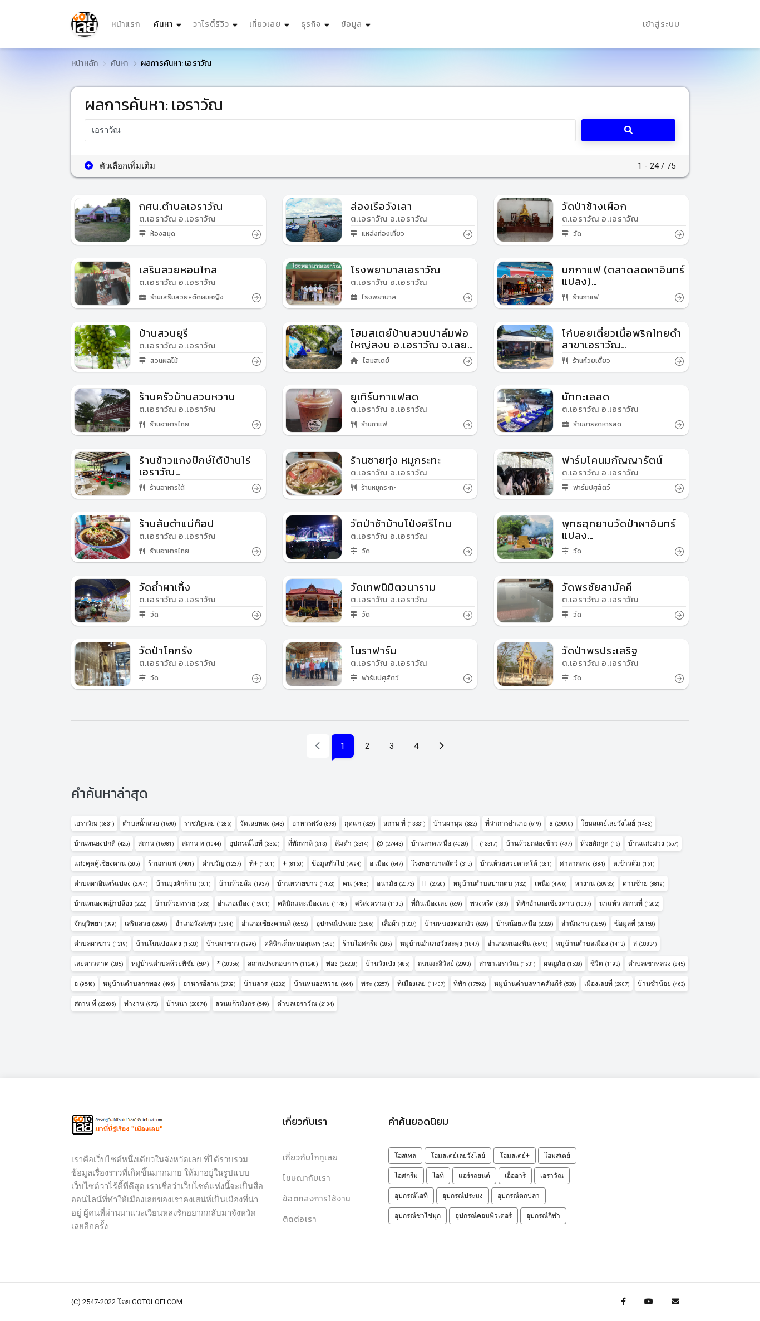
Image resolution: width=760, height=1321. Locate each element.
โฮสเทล (405, 1156)
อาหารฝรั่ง (314, 823)
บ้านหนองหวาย (323, 984)
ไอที (438, 1176)
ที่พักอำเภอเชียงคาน (553, 903)
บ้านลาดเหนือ (439, 843)
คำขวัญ (221, 863)
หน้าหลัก (84, 63)
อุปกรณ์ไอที (254, 843)
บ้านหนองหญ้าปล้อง (110, 903)
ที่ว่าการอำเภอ (513, 823)
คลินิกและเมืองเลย (312, 903)
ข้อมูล (351, 24)
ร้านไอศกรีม (367, 943)
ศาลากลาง (582, 863)
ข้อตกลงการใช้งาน (317, 1199)
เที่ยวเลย (265, 24)
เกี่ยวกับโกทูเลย (310, 1157)
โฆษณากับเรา (306, 1178)
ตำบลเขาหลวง (656, 964)
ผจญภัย (563, 964)
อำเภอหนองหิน (517, 943)
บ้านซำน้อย (661, 984)
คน (356, 883)
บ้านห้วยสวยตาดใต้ (516, 863)
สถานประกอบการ (283, 964)
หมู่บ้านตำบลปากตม (490, 883)
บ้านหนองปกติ (102, 843)
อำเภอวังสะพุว (204, 923)
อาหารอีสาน (209, 984)
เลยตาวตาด (99, 964)
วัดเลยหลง (262, 823)
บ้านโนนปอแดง (167, 943)
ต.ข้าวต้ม (634, 863)
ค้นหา (169, 24)
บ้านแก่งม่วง (653, 843)
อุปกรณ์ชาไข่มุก (417, 1216)
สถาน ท (201, 843)
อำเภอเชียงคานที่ (274, 923)
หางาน (595, 883)
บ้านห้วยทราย (182, 903)
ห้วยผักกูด (600, 843)
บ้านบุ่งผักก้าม (183, 883)
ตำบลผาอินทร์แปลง (111, 883)
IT (433, 883)
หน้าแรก (125, 24)
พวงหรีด (489, 903)
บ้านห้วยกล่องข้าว (539, 843)
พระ (375, 984)
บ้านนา (187, 1004)
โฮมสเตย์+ (515, 1156)
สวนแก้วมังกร (242, 1004)
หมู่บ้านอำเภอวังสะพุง (440, 943)
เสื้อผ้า (399, 923)
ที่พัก (469, 984)
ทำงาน (141, 1004)
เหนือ (551, 883)
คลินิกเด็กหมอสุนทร (299, 943)
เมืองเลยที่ (607, 984)
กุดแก (360, 823)
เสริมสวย (146, 923)
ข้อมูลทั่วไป (337, 863)
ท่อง (342, 964)
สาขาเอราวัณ (507, 964)
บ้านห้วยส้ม (244, 883)
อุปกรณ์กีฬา (543, 1216)
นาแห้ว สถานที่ (629, 903)
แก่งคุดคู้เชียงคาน (107, 863)
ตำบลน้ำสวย (149, 823)
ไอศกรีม (406, 1176)
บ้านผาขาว (231, 943)
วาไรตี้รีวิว (211, 24)
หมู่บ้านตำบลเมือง (590, 943)
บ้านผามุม (455, 823)
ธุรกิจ (311, 24)
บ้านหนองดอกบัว (456, 923)
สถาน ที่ (404, 823)
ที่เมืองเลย (421, 984)
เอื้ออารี (515, 1176)
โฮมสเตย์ (557, 1156)
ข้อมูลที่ (634, 923)
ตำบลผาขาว (101, 943)
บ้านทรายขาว (306, 883)
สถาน (156, 843)
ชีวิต (605, 964)
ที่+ (262, 863)
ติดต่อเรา (300, 1219)
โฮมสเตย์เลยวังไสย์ (617, 823)
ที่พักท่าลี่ (307, 843)
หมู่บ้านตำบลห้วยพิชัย (170, 964)
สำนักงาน (583, 923)
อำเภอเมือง (244, 903)
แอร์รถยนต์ (474, 1176)
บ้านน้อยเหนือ (525, 923)
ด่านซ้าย (644, 883)
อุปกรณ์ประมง (345, 923)
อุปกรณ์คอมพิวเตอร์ (483, 1216)
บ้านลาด (265, 984)
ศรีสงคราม (379, 903)
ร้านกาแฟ (171, 863)
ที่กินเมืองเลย (436, 903)
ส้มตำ (352, 843)
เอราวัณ (94, 823)
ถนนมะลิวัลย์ (444, 964)
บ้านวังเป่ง (388, 964)
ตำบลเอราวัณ (305, 1004)
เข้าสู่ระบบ (661, 24)
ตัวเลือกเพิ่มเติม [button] (126, 166)
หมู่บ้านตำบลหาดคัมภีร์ (535, 984)
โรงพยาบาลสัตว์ (441, 863)
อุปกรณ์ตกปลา (518, 1196)
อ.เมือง (386, 863)
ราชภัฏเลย (208, 823)
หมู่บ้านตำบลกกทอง (139, 984)
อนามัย (395, 883)
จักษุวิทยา (95, 923)
